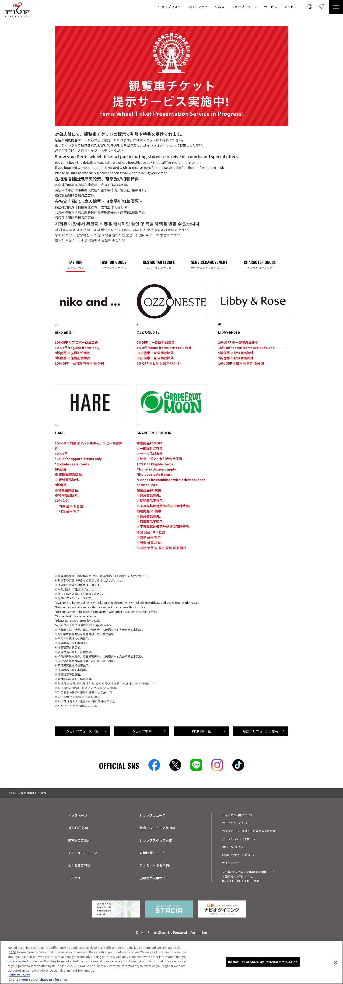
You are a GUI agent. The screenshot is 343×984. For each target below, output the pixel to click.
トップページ (77, 815)
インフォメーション (82, 852)
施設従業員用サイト (154, 878)
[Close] (335, 962)
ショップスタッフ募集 (156, 840)
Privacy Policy (19, 975)
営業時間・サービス (154, 852)
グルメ (219, 6)
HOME (13, 793)
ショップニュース (244, 6)
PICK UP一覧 (201, 731)
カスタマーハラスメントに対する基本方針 (248, 831)
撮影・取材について (234, 847)
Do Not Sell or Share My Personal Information (263, 962)
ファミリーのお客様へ (156, 865)
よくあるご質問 (79, 865)
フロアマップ (197, 6)
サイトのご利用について (237, 815)
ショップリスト (169, 6)
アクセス (290, 6)
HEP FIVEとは (78, 827)
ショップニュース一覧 (82, 731)
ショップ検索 (142, 731)
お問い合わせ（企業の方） (239, 855)
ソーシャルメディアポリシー (240, 839)
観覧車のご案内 (79, 840)
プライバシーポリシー (236, 823)
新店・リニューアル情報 (261, 731)
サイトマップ (230, 863)
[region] (171, 962)
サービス (270, 6)
